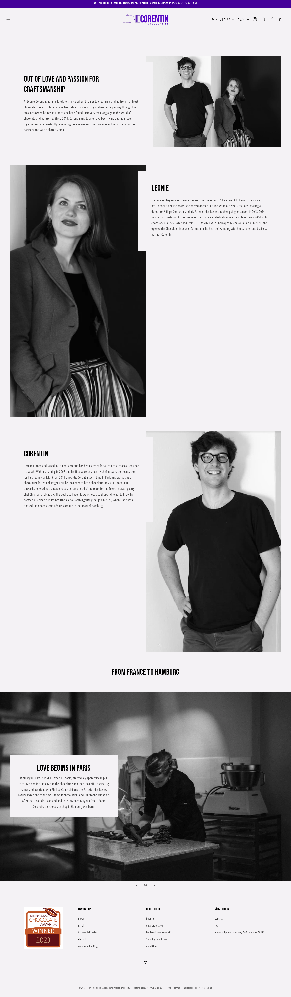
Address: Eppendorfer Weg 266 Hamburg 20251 (239, 932)
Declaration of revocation (159, 932)
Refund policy (140, 987)
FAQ (217, 925)
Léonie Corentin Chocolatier (99, 987)
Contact (219, 918)
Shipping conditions (156, 939)
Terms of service (173, 987)
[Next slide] (154, 885)
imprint (150, 918)
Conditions (152, 946)
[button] (8, 19)
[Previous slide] (136, 885)
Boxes (81, 918)
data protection (154, 925)
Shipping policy (191, 987)
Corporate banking (88, 946)
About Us (83, 939)
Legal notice (207, 987)
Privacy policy (156, 987)
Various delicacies (88, 932)
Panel (81, 925)
